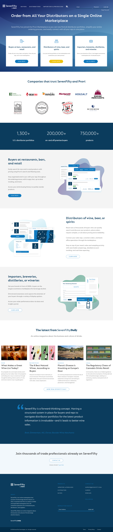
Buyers (24, 6)
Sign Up (90, 509)
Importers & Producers (53, 6)
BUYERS (60, 493)
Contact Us (56, 460)
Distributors (35, 6)
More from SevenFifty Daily (56, 389)
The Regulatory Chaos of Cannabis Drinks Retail (98, 367)
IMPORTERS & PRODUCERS (65, 487)
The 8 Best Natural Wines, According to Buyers (40, 368)
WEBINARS (88, 493)
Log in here (61, 465)
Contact (99, 529)
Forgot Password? (105, 10)
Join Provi (21, 61)
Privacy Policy (91, 529)
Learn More (56, 61)
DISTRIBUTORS (62, 490)
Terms (84, 529)
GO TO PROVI (91, 61)
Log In (106, 7)
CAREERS (87, 490)
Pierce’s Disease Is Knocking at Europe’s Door (68, 368)
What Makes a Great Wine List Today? (11, 367)
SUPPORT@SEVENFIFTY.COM (93, 487)
